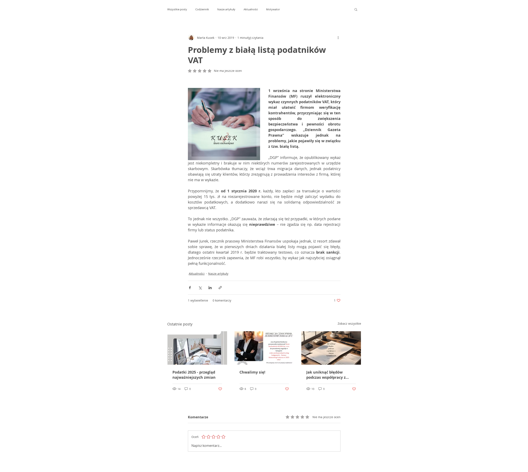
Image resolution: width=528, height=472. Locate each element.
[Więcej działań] (338, 37)
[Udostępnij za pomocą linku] (220, 288)
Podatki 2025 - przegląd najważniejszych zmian (194, 375)
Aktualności (251, 9)
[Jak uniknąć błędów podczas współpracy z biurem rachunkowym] (331, 348)
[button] (356, 9)
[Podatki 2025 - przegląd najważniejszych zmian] (197, 348)
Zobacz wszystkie (349, 323)
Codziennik (202, 9)
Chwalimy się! (252, 372)
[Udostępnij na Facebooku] (190, 288)
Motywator (273, 9)
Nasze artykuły (226, 9)
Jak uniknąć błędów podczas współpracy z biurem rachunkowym (327, 375)
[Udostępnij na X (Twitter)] (200, 288)
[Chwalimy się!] (264, 348)
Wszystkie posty (177, 9)
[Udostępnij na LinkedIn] (210, 288)
